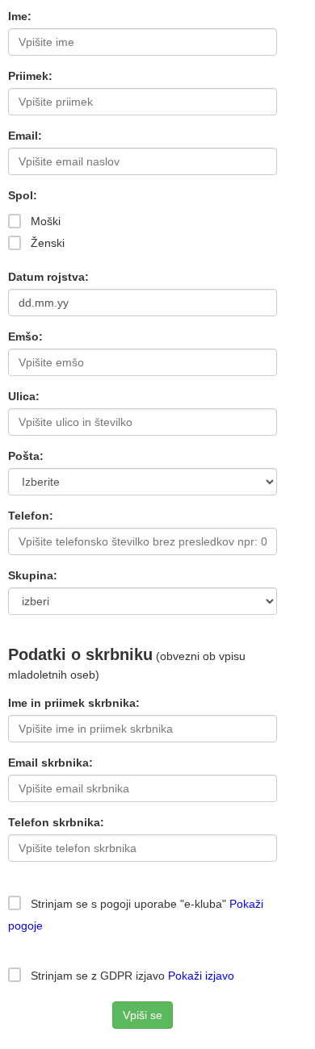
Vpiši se (142, 1015)
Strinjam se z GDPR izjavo (130, 975)
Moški (44, 221)
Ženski (46, 242)
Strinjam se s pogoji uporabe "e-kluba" (126, 903)
